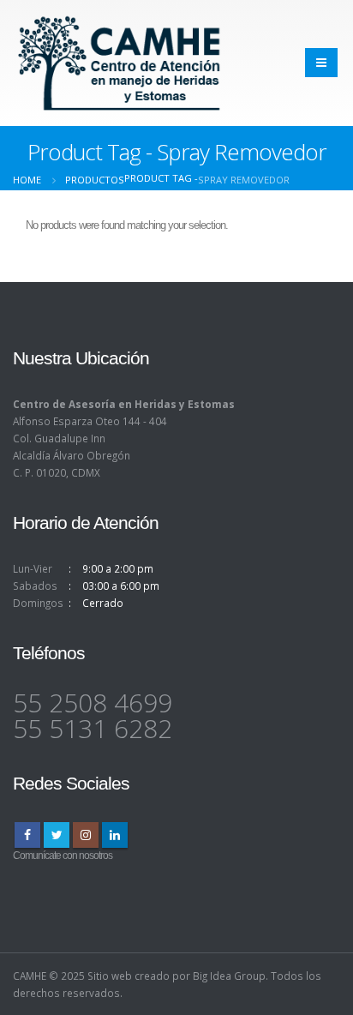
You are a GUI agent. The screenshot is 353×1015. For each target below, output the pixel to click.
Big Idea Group (229, 975)
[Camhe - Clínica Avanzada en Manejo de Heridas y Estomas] (120, 63)
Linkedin (115, 835)
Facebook (27, 835)
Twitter (56, 835)
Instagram (86, 835)
